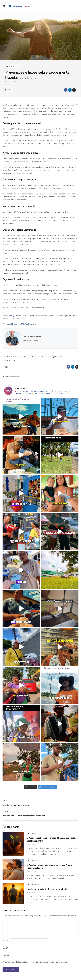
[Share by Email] (74, 90)
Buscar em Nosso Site (12, 377)
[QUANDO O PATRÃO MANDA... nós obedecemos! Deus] (21, 570)
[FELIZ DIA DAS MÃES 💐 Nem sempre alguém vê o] (59, 531)
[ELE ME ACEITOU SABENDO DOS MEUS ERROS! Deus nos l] (59, 570)
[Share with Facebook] (66, 90)
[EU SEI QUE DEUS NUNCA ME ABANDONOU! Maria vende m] (21, 685)
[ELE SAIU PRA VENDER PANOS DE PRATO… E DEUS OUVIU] (21, 723)
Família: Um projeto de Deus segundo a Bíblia (47, 888)
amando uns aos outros (12, 356)
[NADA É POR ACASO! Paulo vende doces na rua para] (59, 685)
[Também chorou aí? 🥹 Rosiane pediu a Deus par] (21, 647)
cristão (34, 356)
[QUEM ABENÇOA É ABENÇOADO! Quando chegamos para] (59, 608)
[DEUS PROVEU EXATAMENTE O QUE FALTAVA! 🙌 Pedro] (21, 608)
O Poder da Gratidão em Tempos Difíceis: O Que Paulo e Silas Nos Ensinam (51, 839)
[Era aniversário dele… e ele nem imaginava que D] (21, 493)
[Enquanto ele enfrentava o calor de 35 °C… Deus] (59, 723)
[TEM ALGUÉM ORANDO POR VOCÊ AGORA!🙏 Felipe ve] (59, 762)
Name (5, 941)
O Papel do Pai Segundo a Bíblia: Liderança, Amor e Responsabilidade (49, 866)
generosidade (57, 356)
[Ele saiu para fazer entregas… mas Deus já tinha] (21, 416)
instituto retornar (9, 360)
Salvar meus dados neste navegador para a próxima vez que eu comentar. (36, 962)
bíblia (25, 356)
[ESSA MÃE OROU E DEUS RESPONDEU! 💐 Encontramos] (59, 493)
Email (5, 948)
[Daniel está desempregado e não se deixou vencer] (59, 416)
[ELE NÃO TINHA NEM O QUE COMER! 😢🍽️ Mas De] (59, 647)
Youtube (33, 324)
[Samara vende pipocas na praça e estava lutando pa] (21, 762)
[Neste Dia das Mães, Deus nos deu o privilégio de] (21, 531)
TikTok (25, 324)
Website (6, 955)
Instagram (16, 324)
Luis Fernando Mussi (32, 336)
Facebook (7, 324)
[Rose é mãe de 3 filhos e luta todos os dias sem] (21, 455)
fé (48, 356)
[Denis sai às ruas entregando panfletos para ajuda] (59, 455)
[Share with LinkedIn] (70, 90)
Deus (41, 356)
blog (12, 316)
